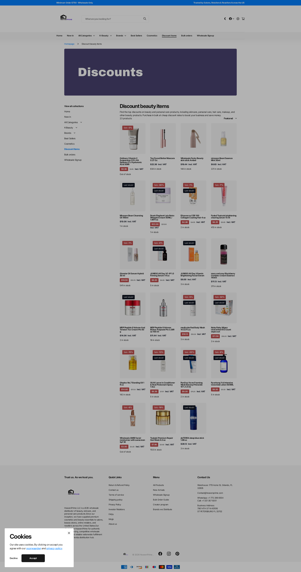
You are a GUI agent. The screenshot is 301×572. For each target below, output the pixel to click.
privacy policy (54, 548)
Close (69, 533)
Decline (14, 558)
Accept (33, 558)
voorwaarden (33, 548)
